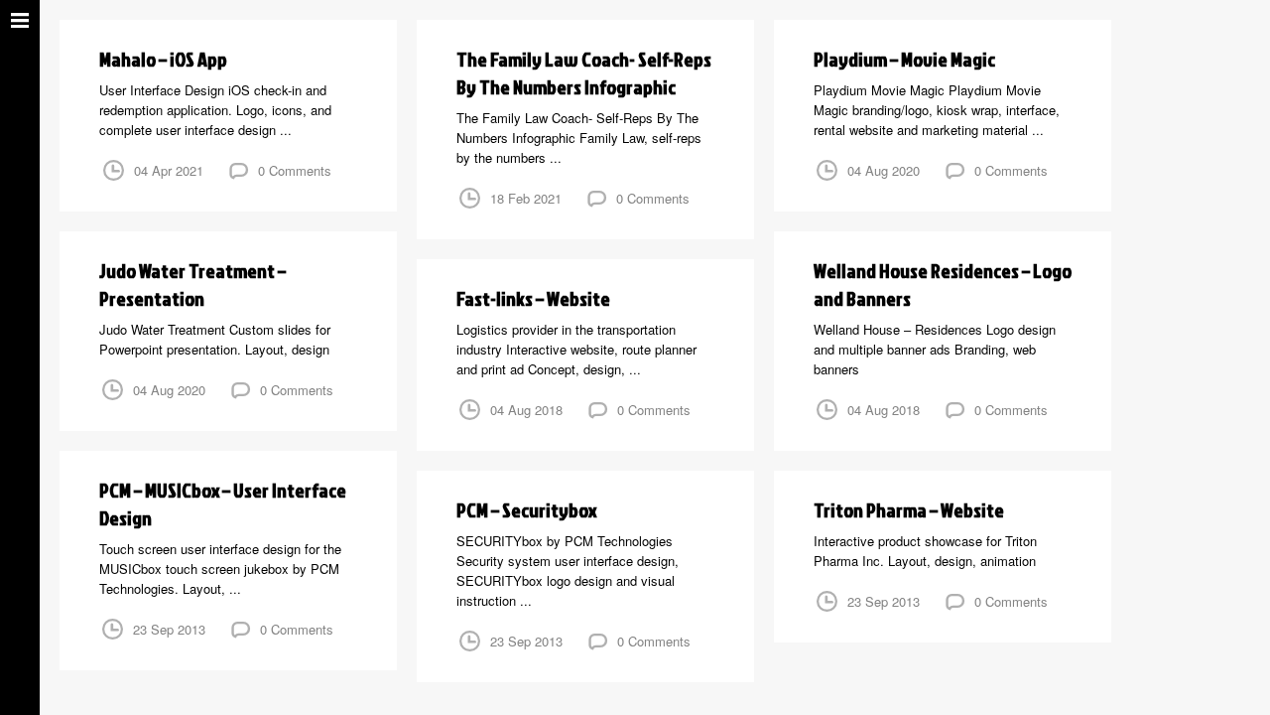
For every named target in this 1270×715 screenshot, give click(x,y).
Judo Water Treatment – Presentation (192, 284)
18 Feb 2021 (526, 198)
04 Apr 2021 (168, 170)
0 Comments (294, 170)
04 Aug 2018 (883, 409)
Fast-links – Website (533, 298)
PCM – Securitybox (526, 509)
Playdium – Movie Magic (904, 58)
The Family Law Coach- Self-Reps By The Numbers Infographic (583, 72)
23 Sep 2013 (169, 629)
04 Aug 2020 (883, 170)
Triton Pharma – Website (909, 509)
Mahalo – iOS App (163, 58)
